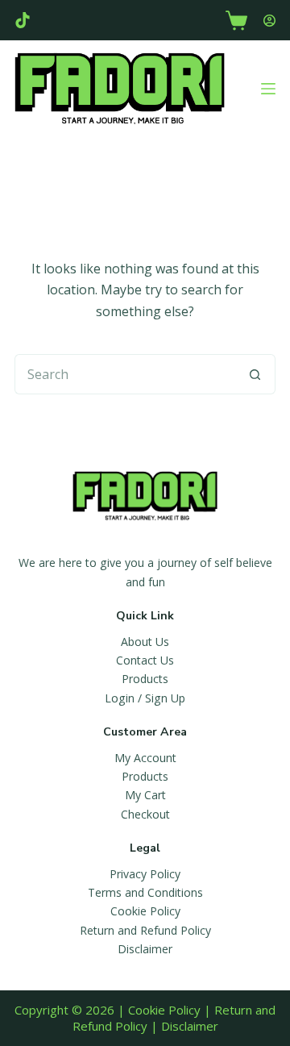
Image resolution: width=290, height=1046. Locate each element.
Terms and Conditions (145, 892)
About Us (145, 641)
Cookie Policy (145, 911)
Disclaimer (145, 948)
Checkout (145, 814)
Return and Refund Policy (145, 930)
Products (145, 678)
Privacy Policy (145, 873)
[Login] (269, 21)
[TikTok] (22, 20)
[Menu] (268, 88)
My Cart (145, 794)
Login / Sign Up (145, 698)
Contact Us (145, 660)
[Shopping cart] (236, 20)
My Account (145, 757)
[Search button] (255, 374)
